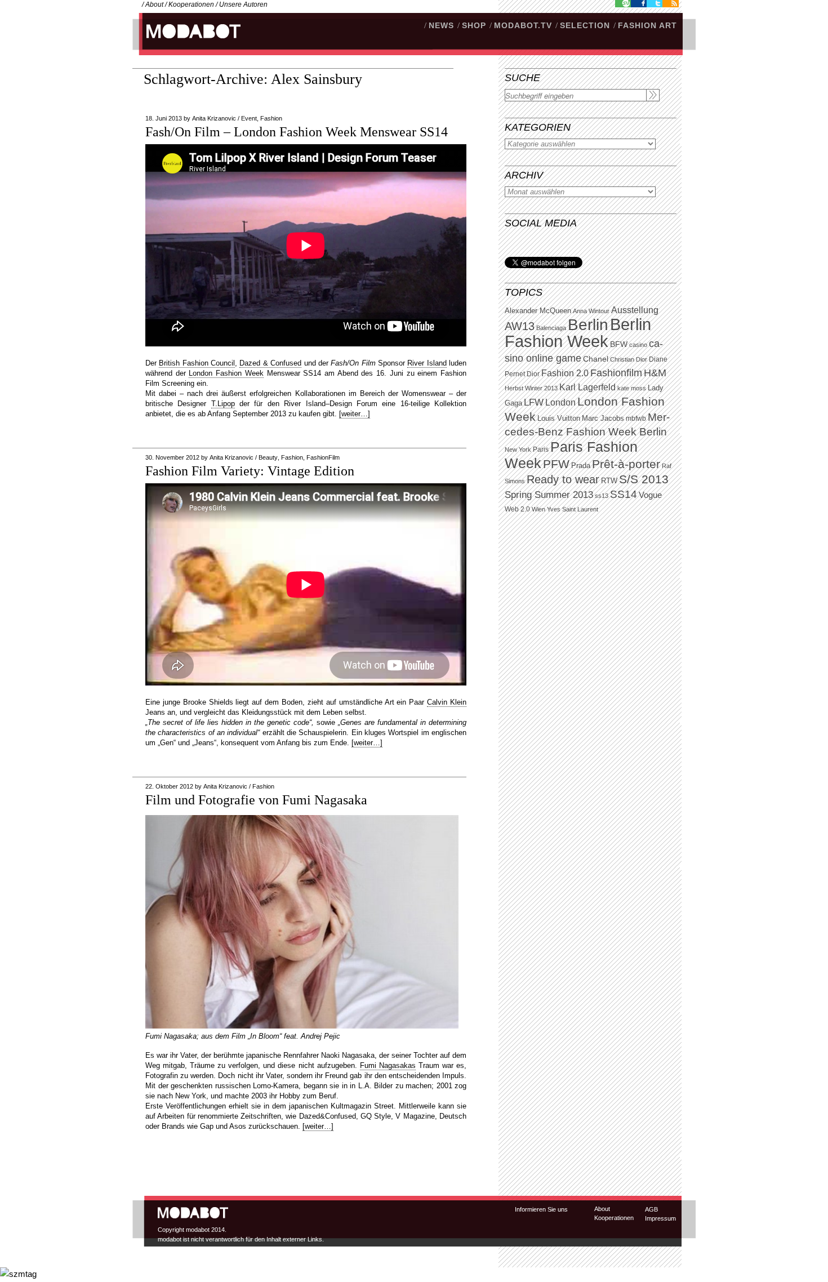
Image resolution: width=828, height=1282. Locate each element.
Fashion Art (647, 25)
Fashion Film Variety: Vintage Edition (249, 471)
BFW (618, 344)
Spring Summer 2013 (549, 494)
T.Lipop (223, 403)
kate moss (631, 388)
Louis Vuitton (558, 418)
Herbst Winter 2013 (531, 388)
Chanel (595, 358)
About (154, 4)
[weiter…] (354, 413)
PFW (556, 463)
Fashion (271, 118)
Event (249, 118)
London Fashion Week (226, 373)
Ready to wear (563, 479)
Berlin (588, 324)
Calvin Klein (446, 702)
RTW (609, 481)
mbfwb (636, 418)
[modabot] (187, 42)
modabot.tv (523, 25)
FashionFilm (323, 457)
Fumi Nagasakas (388, 1065)
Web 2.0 (517, 509)
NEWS (441, 25)
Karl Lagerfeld (587, 387)
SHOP (474, 25)
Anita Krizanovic (214, 118)
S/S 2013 (644, 479)
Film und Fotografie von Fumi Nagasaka (256, 800)
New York (518, 449)
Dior (533, 374)
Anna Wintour (591, 311)
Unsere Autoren (243, 4)
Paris (541, 449)
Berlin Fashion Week (578, 332)
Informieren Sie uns (541, 1209)
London (560, 402)
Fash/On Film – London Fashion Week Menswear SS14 (296, 131)
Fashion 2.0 (565, 373)
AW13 (520, 326)
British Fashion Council (197, 363)
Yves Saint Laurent (572, 509)
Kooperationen (191, 4)
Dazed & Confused (270, 363)
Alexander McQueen (538, 311)
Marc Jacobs (603, 418)
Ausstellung (634, 310)
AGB (651, 1209)
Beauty (268, 457)
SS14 (623, 494)
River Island (426, 363)
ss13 (601, 495)
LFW (534, 402)
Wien (538, 509)
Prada (580, 466)
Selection (585, 25)
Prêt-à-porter (626, 463)
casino (638, 344)
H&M (655, 373)
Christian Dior (628, 359)
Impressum (660, 1218)
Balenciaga (551, 327)
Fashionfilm (616, 373)
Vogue (650, 495)
